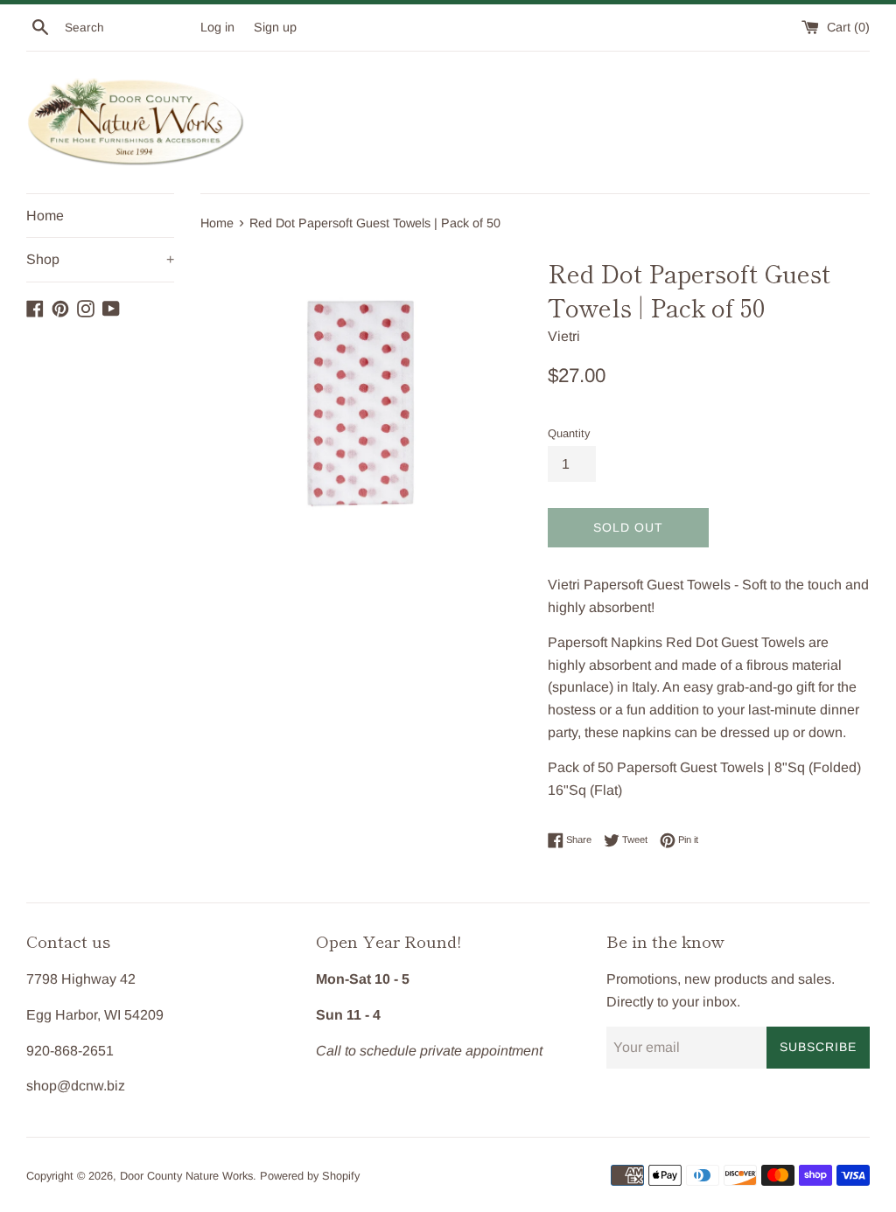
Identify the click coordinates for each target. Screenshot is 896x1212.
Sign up (275, 27)
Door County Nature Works (186, 1175)
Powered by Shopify (310, 1175)
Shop (100, 259)
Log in (217, 27)
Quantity (569, 433)
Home (45, 215)
